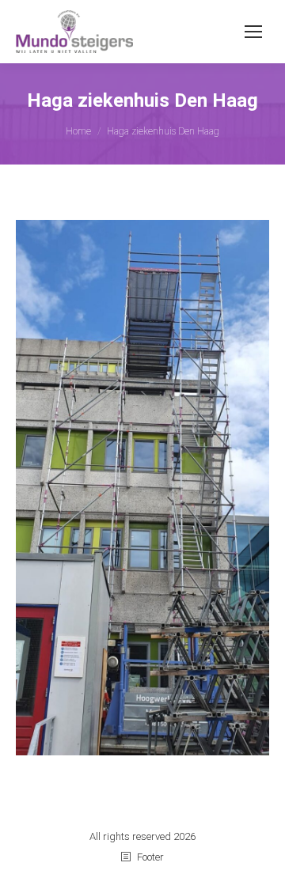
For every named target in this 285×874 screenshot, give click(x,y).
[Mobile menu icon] (253, 31)
